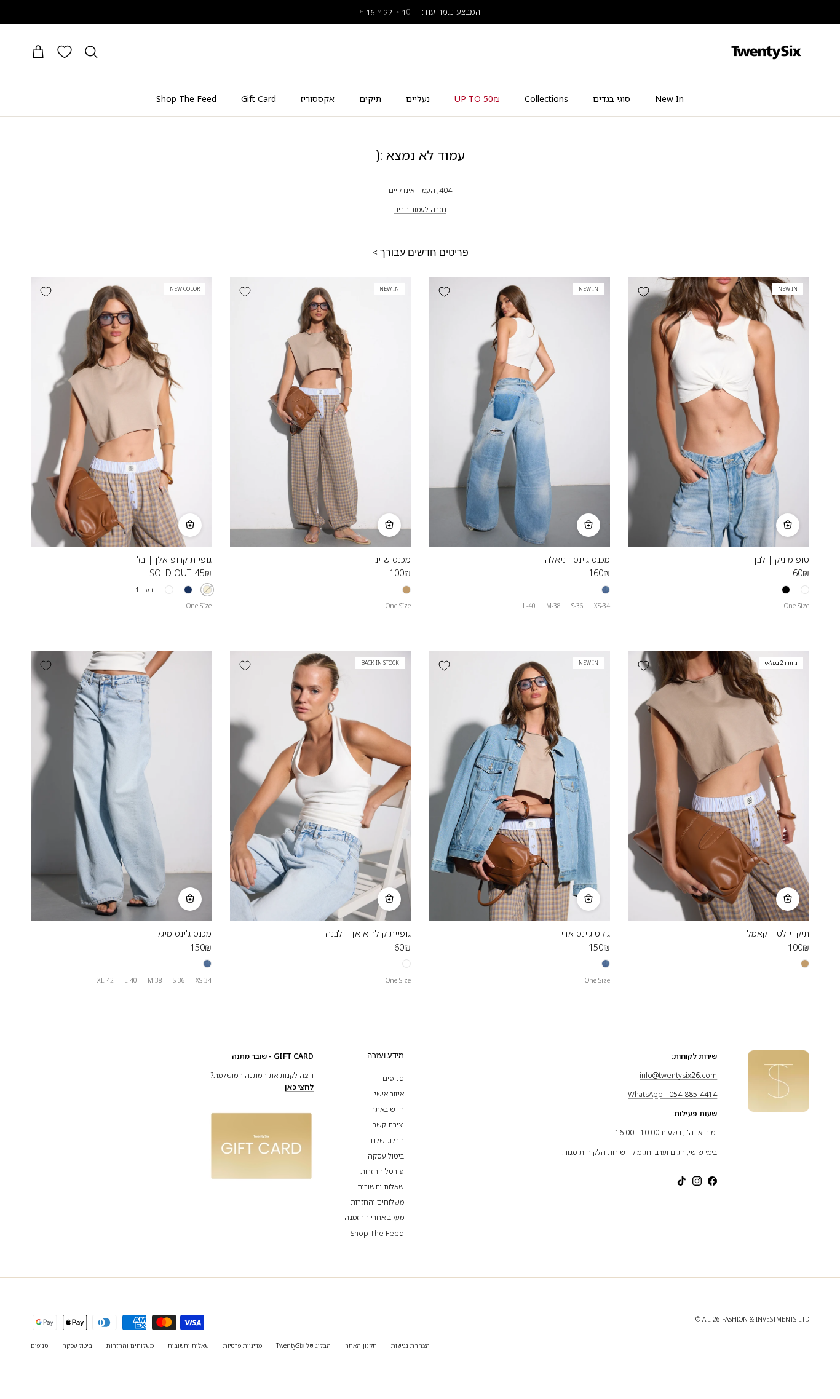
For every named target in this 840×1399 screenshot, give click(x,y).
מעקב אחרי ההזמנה (374, 1217)
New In (669, 99)
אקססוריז (318, 99)
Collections (546, 99)
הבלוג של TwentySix (303, 1345)
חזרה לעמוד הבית (420, 209)
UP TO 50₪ (477, 99)
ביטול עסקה (386, 1156)
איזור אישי (389, 1093)
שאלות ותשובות (380, 1186)
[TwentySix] (766, 52)
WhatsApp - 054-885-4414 (672, 1094)
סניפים (393, 1078)
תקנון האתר (361, 1345)
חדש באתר (387, 1109)
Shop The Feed (186, 99)
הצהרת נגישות (410, 1345)
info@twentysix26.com (678, 1075)
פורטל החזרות (382, 1171)
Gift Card (258, 99)
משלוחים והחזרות (377, 1202)
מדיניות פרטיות (242, 1345)
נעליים (418, 99)
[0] (64, 51)
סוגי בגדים (611, 99)
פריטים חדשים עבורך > (420, 252)
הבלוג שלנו (387, 1140)
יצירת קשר (388, 1124)
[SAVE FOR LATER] (643, 291)
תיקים (370, 99)
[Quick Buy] (787, 525)
